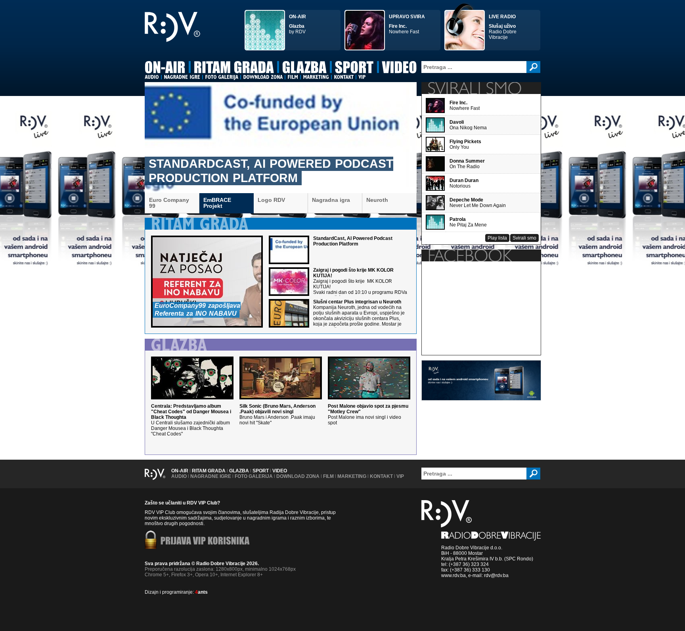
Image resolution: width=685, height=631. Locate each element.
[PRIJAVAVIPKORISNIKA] (205, 541)
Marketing (351, 476)
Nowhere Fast (407, 24)
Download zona (298, 476)
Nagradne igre (210, 476)
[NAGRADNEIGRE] (182, 77)
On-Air (179, 471)
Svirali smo (524, 238)
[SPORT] (354, 68)
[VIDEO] (399, 68)
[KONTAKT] (344, 77)
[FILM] (292, 77)
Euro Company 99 (169, 203)
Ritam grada (209, 471)
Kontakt (381, 476)
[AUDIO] (152, 77)
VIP (400, 476)
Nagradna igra (331, 200)
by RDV (297, 24)
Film (328, 476)
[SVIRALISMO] (474, 88)
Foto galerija (254, 476)
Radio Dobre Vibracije (503, 27)
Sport (261, 471)
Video (279, 471)
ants (201, 592)
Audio (179, 476)
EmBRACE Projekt (217, 203)
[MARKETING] (316, 77)
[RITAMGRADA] (234, 68)
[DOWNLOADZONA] (263, 77)
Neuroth (377, 200)
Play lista (497, 238)
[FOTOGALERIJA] (221, 77)
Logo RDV (271, 200)
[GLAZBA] (304, 68)
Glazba (239, 471)
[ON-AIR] (165, 68)
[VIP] (361, 77)
